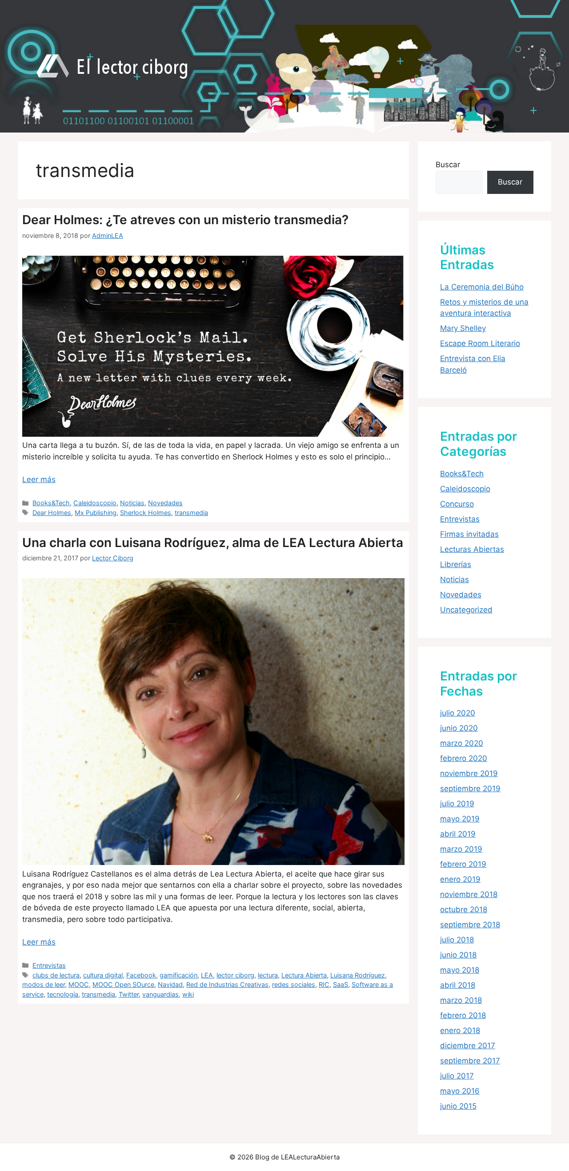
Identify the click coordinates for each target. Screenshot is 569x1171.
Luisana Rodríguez (357, 975)
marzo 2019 (461, 849)
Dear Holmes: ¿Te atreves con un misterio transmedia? (185, 219)
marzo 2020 (461, 743)
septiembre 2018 (470, 924)
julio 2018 (457, 939)
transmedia (191, 512)
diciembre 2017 (467, 1045)
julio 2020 (457, 712)
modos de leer (43, 984)
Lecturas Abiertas (472, 549)
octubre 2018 (463, 909)
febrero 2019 (463, 864)
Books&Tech (51, 503)
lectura (268, 975)
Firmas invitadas (469, 534)
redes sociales (293, 984)
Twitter (129, 994)
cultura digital (103, 975)
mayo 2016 (460, 1090)
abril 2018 (457, 985)
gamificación (178, 975)
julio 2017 (457, 1075)
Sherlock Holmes (145, 512)
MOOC (78, 984)
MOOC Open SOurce (123, 984)
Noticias (132, 503)
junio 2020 (459, 728)
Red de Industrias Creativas (227, 984)
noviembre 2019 (469, 773)
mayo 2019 (460, 818)
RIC (324, 984)
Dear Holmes (51, 512)
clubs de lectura (56, 975)
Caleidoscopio (94, 503)
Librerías (455, 564)
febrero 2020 (463, 758)
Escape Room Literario (480, 343)
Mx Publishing (95, 512)
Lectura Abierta (304, 975)
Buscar (448, 164)
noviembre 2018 (468, 894)
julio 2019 (457, 803)
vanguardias (160, 994)
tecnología (62, 994)
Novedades (165, 503)
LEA (207, 975)
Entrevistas (49, 965)
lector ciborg (235, 975)
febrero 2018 (463, 1015)
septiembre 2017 (470, 1060)
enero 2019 (460, 879)
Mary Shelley (463, 328)
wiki (188, 994)
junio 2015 (458, 1106)
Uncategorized (466, 609)
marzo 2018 (461, 1000)
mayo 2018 (459, 970)
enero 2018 (460, 1030)
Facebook (141, 975)
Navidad (170, 984)
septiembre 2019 (470, 788)
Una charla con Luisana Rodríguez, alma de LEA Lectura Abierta (212, 542)
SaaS (340, 984)
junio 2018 (458, 954)
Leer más (39, 479)
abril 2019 (458, 833)
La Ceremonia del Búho (482, 286)
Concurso (457, 503)
